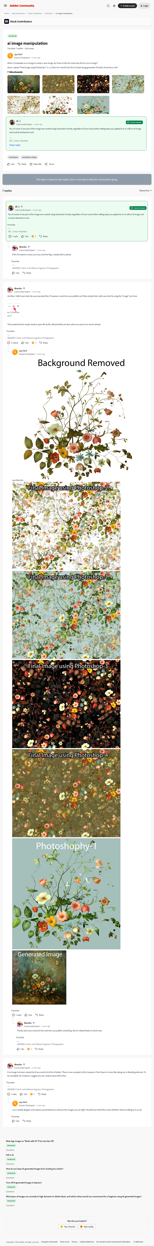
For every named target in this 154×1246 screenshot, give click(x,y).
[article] (77, 221)
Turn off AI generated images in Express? (24, 1182)
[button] (5, 6)
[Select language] (114, 5)
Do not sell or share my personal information (113, 1242)
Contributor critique (29, 157)
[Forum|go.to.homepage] (22, 5)
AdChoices (139, 1242)
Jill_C (18, 121)
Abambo (23, 246)
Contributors (13, 157)
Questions (48, 13)
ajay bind (18, 54)
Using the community (49, 1242)
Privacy (74, 1242)
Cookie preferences (87, 1242)
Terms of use (64, 1242)
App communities (18, 13)
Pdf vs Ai (10, 1155)
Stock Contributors (35, 13)
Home (7, 13)
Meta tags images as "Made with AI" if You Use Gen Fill (30, 1141)
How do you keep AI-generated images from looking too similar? (34, 1168)
